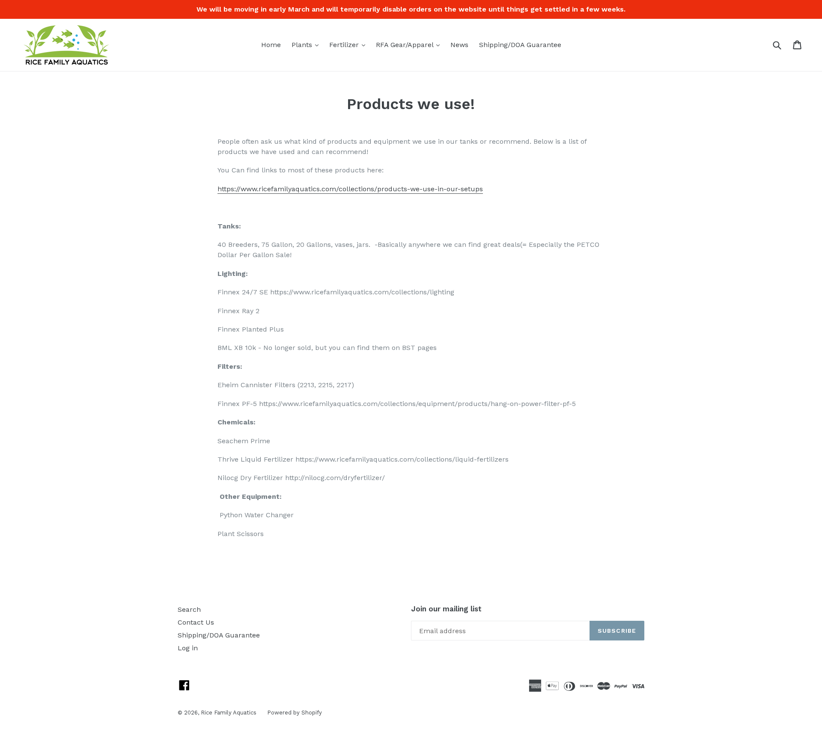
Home (271, 45)
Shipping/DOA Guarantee (520, 45)
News (459, 45)
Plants (307, 44)
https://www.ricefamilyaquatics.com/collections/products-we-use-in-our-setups (350, 189)
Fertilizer (349, 44)
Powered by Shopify (294, 712)
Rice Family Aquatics (228, 712)
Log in (188, 648)
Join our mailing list (446, 609)
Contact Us (196, 622)
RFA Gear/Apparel (410, 44)
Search (189, 609)
